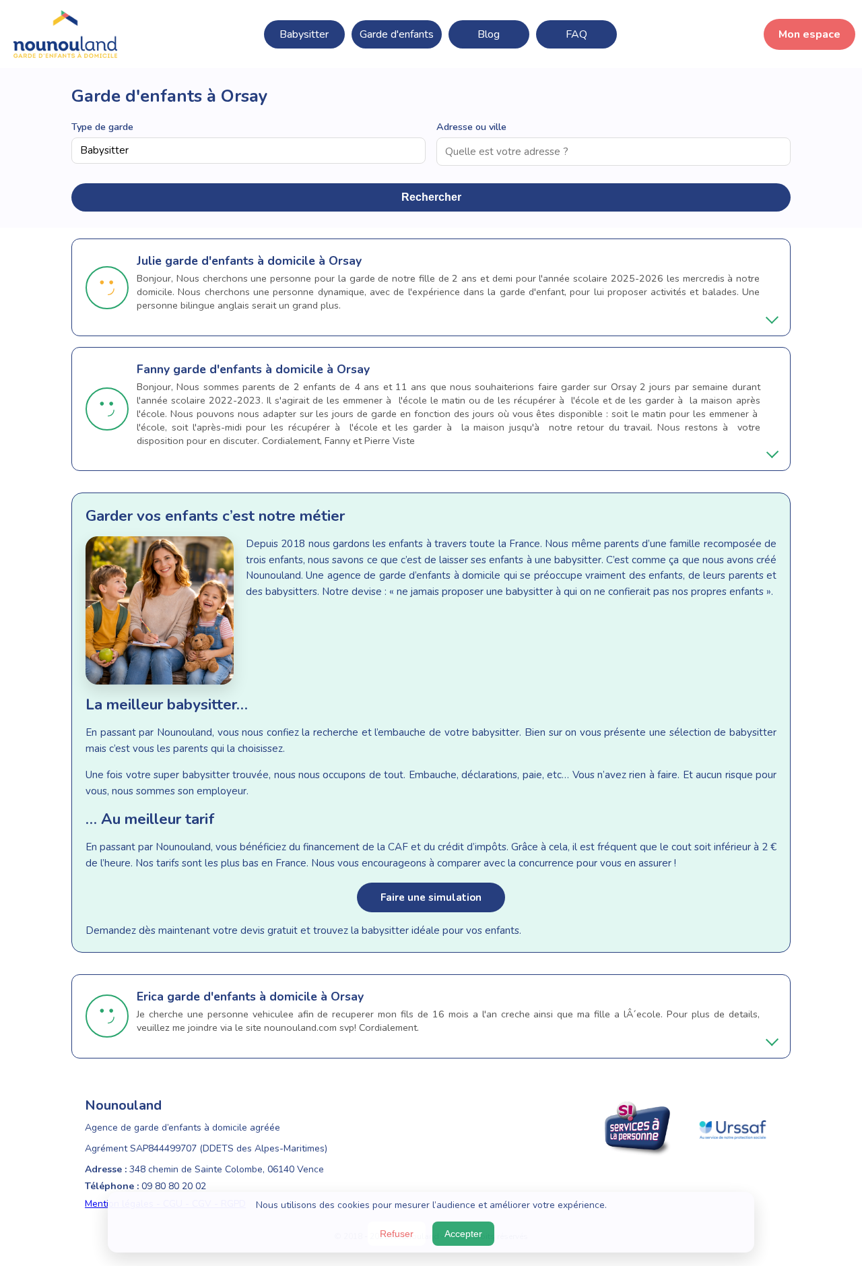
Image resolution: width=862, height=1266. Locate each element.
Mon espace (809, 34)
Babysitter (304, 34)
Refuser (396, 1233)
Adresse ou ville (471, 126)
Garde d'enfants (397, 34)
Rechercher (431, 197)
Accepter (463, 1233)
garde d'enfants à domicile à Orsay (263, 261)
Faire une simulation (431, 897)
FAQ (576, 34)
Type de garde (102, 126)
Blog (488, 34)
